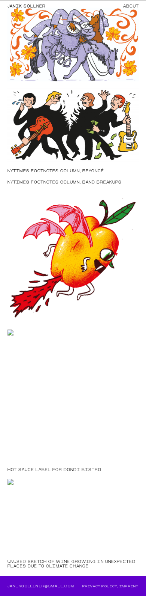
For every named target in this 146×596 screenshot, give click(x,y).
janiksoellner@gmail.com (40, 586)
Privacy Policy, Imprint (110, 586)
